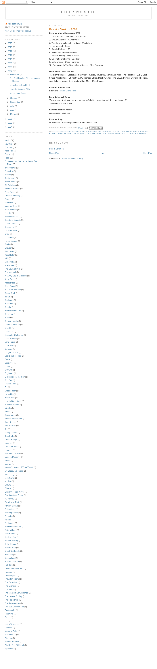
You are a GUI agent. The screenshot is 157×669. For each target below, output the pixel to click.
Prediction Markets (13, 526)
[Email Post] (86, 128)
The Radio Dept (11, 600)
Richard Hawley (11, 540)
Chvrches (9, 331)
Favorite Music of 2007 (20, 89)
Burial (7, 317)
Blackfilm (9, 303)
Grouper (8, 248)
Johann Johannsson (13, 419)
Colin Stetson (11, 338)
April (12, 110)
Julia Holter (10, 255)
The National (113, 133)
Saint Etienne (11, 209)
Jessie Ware (10, 415)
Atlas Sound (10, 286)
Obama (8, 488)
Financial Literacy (12, 196)
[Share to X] (96, 128)
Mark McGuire (11, 206)
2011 (10, 55)
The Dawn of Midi (12, 269)
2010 (10, 59)
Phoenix (8, 516)
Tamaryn (8, 572)
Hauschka (9, 394)
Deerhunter (9, 227)
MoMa (7, 460)
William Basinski (12, 642)
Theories (8, 147)
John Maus (9, 251)
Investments (10, 168)
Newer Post (54, 153)
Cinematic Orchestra (86, 131)
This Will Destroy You (14, 607)
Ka (6, 429)
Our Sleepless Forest (14, 495)
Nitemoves (9, 265)
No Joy (8, 481)
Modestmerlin (15, 24)
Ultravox (8, 628)
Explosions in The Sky (109, 131)
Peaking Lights (11, 513)
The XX (8, 213)
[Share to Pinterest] (101, 128)
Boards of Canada (13, 220)
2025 (10, 43)
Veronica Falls (11, 631)
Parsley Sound (11, 506)
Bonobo (8, 307)
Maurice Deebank (12, 457)
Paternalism (10, 509)
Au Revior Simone (13, 290)
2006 (10, 119)
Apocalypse (10, 283)
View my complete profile (18, 31)
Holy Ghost (10, 398)
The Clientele (99, 133)
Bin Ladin (9, 300)
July (12, 106)
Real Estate (10, 534)
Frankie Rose (10, 384)
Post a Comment (56, 149)
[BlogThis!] (93, 128)
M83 (6, 258)
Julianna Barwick (12, 188)
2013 (10, 47)
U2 (6, 621)
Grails (7, 244)
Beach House (11, 182)
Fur (6, 387)
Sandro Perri (10, 547)
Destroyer (9, 363)
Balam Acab (10, 293)
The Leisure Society (13, 596)
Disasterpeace (11, 230)
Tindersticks (10, 610)
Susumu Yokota (12, 561)
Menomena (127, 131)
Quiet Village (10, 530)
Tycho (7, 617)
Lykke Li (8, 450)
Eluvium (8, 370)
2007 (10, 71)
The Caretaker (11, 582)
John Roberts (10, 422)
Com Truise (10, 342)
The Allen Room (12, 579)
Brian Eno (9, 314)
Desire (7, 359)
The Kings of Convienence (16, 593)
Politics (8, 520)
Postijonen (9, 523)
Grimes (8, 199)
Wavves (8, 638)
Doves (7, 366)
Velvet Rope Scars (18, 93)
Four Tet (8, 380)
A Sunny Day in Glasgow (16, 276)
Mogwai (8, 464)
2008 (10, 67)
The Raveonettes (12, 603)
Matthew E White (12, 453)
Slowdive (9, 554)
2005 (10, 123)
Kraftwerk (9, 202)
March (13, 114)
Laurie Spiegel (11, 439)
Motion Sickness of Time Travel (19, 467)
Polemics (9, 171)
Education (9, 237)
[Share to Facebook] (98, 128)
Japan (7, 411)
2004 (10, 127)
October (14, 98)
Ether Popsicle (78, 12)
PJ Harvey (9, 499)
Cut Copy (9, 345)
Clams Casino (11, 223)
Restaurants (10, 178)
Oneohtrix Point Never (14, 492)
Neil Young (9, 474)
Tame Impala (10, 575)
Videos (8, 175)
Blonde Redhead (65, 131)
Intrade (8, 408)
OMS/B (8, 485)
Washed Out (10, 634)
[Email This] (90, 128)
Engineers (9, 373)
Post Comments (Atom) (72, 158)
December (15, 75)
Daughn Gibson (11, 352)
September (15, 102)
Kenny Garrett (11, 432)
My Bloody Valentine (14, 471)
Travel (7, 154)
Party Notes (10, 192)
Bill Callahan (10, 185)
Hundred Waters (12, 405)
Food (7, 158)
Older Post (147, 153)
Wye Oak (9, 648)
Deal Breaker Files (13, 356)
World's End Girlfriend (134, 133)
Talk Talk (9, 565)
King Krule (9, 436)
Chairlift (8, 328)
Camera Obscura (12, 324)
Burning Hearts (11, 321)
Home (101, 153)
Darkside (8, 349)
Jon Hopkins (10, 425)
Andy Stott (9, 279)
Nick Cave (9, 478)
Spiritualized (10, 558)
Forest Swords (11, 241)
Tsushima (9, 614)
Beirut (7, 297)
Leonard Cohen (11, 446)
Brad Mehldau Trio (13, 311)
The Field (9, 589)
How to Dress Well (13, 401)
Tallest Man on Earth (14, 568)
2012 (10, 51)
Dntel (7, 234)
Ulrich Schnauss (12, 624)
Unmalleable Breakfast (20, 85)
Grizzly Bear (10, 391)
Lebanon (8, 443)
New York (9, 144)
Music (136, 131)
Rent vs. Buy (10, 537)
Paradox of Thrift (12, 502)
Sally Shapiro (65, 133)
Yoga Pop (9, 151)
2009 (10, 63)
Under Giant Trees (68, 91)
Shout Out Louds (82, 133)
